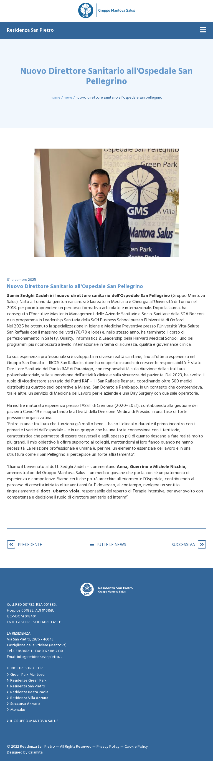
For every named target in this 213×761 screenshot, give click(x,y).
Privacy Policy (108, 747)
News (68, 97)
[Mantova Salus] (106, 11)
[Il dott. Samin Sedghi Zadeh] (106, 203)
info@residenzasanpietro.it (39, 657)
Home (55, 97)
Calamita (35, 752)
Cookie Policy (136, 747)
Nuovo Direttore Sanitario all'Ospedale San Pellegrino (119, 97)
